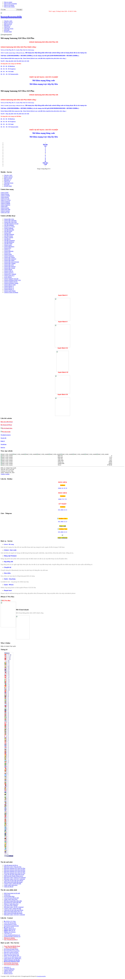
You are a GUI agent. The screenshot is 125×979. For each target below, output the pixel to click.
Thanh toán (7, 895)
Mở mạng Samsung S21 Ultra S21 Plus (14, 873)
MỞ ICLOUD (8, 972)
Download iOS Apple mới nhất (12, 902)
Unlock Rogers (5, 197)
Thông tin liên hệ (8, 886)
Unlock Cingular (5, 211)
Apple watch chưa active (10, 885)
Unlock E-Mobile (5, 203)
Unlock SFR (4, 206)
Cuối (45, 164)
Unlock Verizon (5, 194)
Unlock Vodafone (5, 205)
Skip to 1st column (9, 5)
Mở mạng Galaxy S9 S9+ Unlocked (13, 907)
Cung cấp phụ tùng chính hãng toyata (14, 874)
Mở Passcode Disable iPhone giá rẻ (13, 876)
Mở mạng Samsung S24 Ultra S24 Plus (14, 870)
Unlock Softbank (5, 201)
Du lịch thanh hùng (9, 896)
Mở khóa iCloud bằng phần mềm (13, 901)
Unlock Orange (5, 208)
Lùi (45, 146)
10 (45, 161)
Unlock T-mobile (5, 195)
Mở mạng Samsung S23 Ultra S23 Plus (14, 871)
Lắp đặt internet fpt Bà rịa (11, 865)
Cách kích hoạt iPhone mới (11, 898)
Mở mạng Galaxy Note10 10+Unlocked (15, 877)
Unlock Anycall (5, 198)
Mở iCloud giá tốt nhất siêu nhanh (13, 882)
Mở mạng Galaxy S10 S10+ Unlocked (14, 879)
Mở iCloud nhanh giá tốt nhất (12, 893)
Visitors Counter (5, 474)
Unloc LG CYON (6, 200)
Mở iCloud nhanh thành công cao (13, 911)
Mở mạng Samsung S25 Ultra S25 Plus (14, 868)
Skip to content (8, 2)
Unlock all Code (5, 212)
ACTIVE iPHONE (9, 969)
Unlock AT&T (5, 192)
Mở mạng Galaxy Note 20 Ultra (12, 866)
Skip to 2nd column (9, 6)
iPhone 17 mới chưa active (11, 904)
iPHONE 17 (7, 967)
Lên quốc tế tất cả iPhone (11, 905)
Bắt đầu (45, 144)
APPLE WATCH (8, 970)
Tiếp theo (45, 163)
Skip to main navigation (10, 3)
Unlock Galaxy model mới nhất (12, 883)
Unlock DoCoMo (5, 209)
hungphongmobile (41, 976)
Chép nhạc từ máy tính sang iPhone (13, 880)
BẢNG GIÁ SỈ (8, 973)
